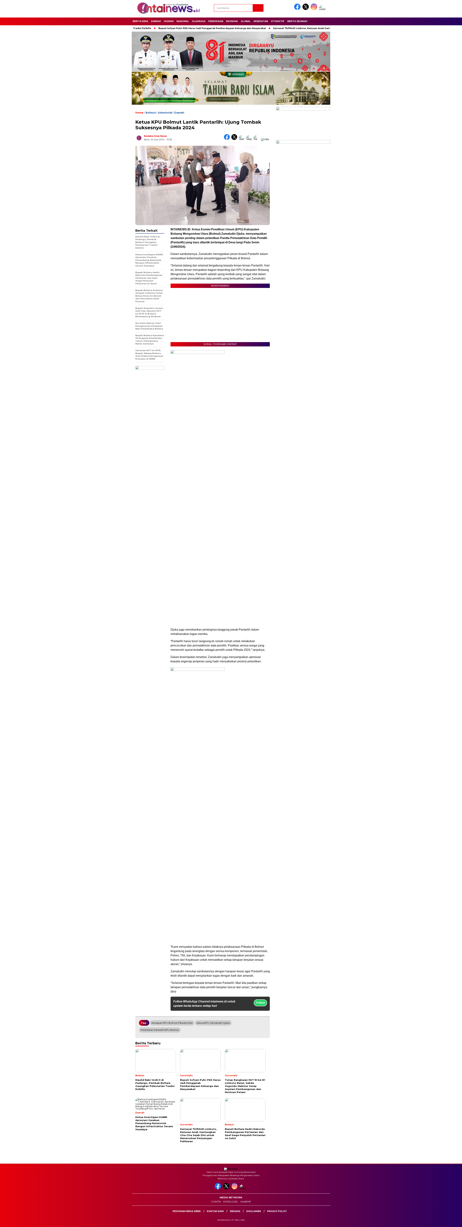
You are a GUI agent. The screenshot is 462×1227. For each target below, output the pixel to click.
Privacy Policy (277, 1211)
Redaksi (235, 1211)
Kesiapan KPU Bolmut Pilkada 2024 (172, 1022)
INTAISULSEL (230, 1201)
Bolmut (151, 112)
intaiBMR (245, 1201)
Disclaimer (253, 1211)
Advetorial (165, 112)
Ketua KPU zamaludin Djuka (213, 1022)
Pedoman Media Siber (187, 1211)
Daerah (156, 21)
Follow (260, 1002)
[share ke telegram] (250, 139)
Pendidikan (215, 21)
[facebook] (298, 9)
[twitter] (306, 9)
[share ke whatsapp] (242, 139)
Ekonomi (232, 21)
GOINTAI (216, 1201)
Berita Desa (140, 21)
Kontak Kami (215, 1211)
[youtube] (323, 9)
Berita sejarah (297, 21)
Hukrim (169, 21)
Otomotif (277, 21)
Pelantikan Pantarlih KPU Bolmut (160, 1029)
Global (246, 21)
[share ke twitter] (235, 139)
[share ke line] (257, 139)
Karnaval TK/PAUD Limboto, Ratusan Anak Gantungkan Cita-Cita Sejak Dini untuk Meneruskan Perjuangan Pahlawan (314, 28)
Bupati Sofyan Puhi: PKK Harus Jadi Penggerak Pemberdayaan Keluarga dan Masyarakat (182, 28)
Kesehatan (261, 21)
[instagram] (314, 9)
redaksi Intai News (155, 136)
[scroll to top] (445, 1221)
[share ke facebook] (227, 139)
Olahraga (198, 21)
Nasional (182, 21)
